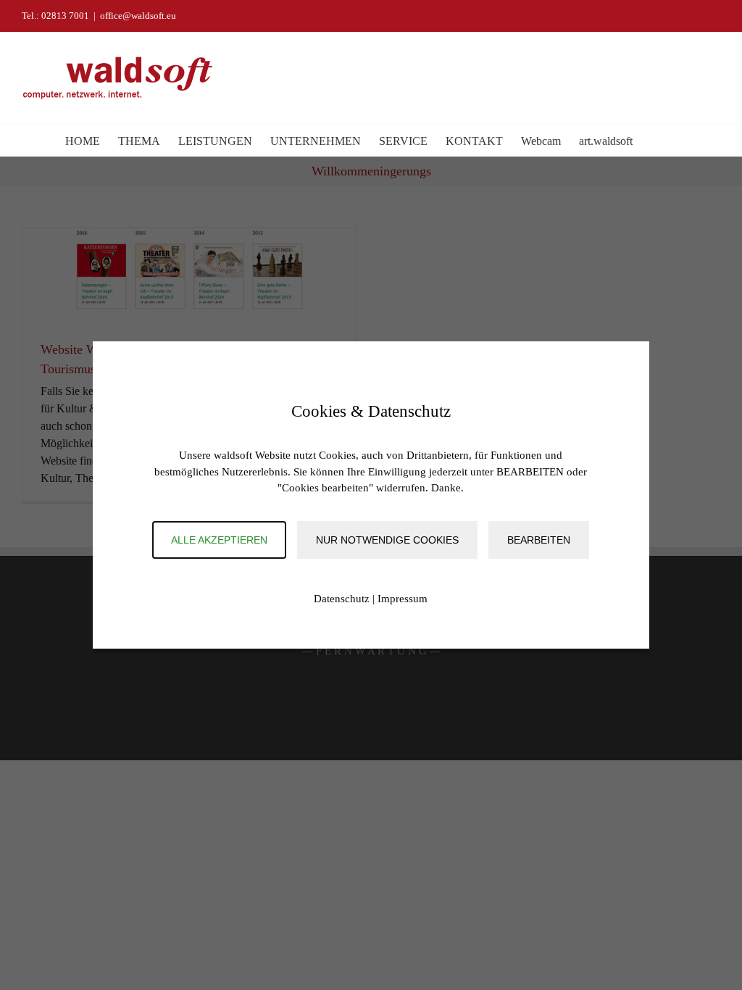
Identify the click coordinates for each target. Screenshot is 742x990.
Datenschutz (342, 598)
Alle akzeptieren (219, 540)
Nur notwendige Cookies (387, 540)
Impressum (403, 598)
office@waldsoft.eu (138, 15)
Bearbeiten (538, 540)
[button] (655, 140)
